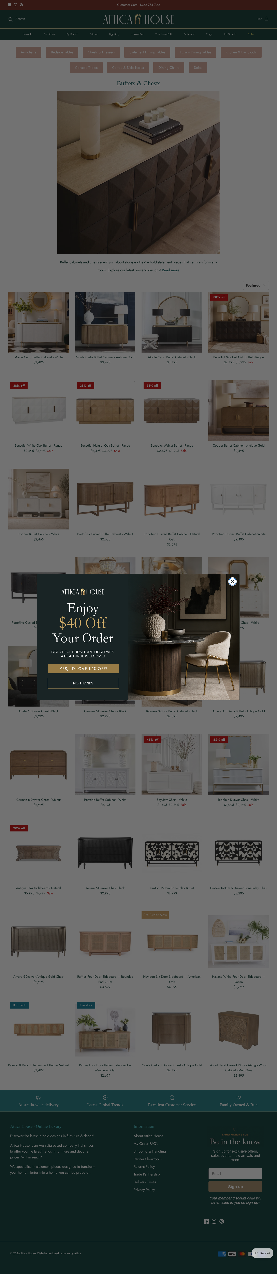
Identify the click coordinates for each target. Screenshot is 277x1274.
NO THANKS (83, 683)
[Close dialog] (232, 581)
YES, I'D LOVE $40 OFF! (83, 668)
